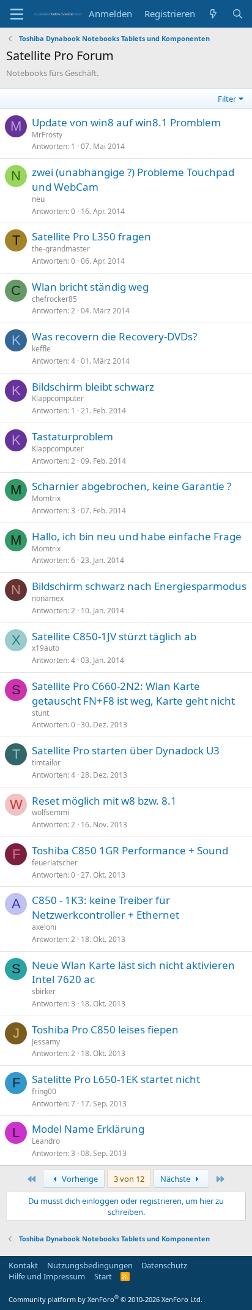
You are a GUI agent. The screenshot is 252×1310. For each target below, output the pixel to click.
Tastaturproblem (72, 436)
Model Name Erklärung (88, 1129)
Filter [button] (227, 98)
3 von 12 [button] (129, 1178)
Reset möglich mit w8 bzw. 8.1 (104, 801)
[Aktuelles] (213, 13)
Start (103, 1276)
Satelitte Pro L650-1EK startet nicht (116, 1079)
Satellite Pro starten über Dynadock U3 (126, 750)
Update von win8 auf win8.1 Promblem (126, 122)
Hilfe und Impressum (47, 1276)
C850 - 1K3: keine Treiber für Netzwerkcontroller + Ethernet (105, 907)
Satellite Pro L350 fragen (91, 236)
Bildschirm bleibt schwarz (93, 387)
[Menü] (16, 14)
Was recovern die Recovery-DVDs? (114, 336)
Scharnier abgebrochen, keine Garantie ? (131, 486)
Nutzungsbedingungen (90, 1265)
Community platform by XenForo (105, 1299)
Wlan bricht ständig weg (90, 287)
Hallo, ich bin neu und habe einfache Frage (137, 536)
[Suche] (238, 13)
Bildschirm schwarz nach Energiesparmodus (139, 586)
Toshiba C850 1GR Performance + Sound (130, 850)
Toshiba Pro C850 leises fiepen (105, 1029)
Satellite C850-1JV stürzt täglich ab (114, 636)
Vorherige (79, 1178)
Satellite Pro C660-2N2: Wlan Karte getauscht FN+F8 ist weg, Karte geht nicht (133, 693)
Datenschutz (164, 1265)
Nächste (176, 1178)
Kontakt (23, 1265)
